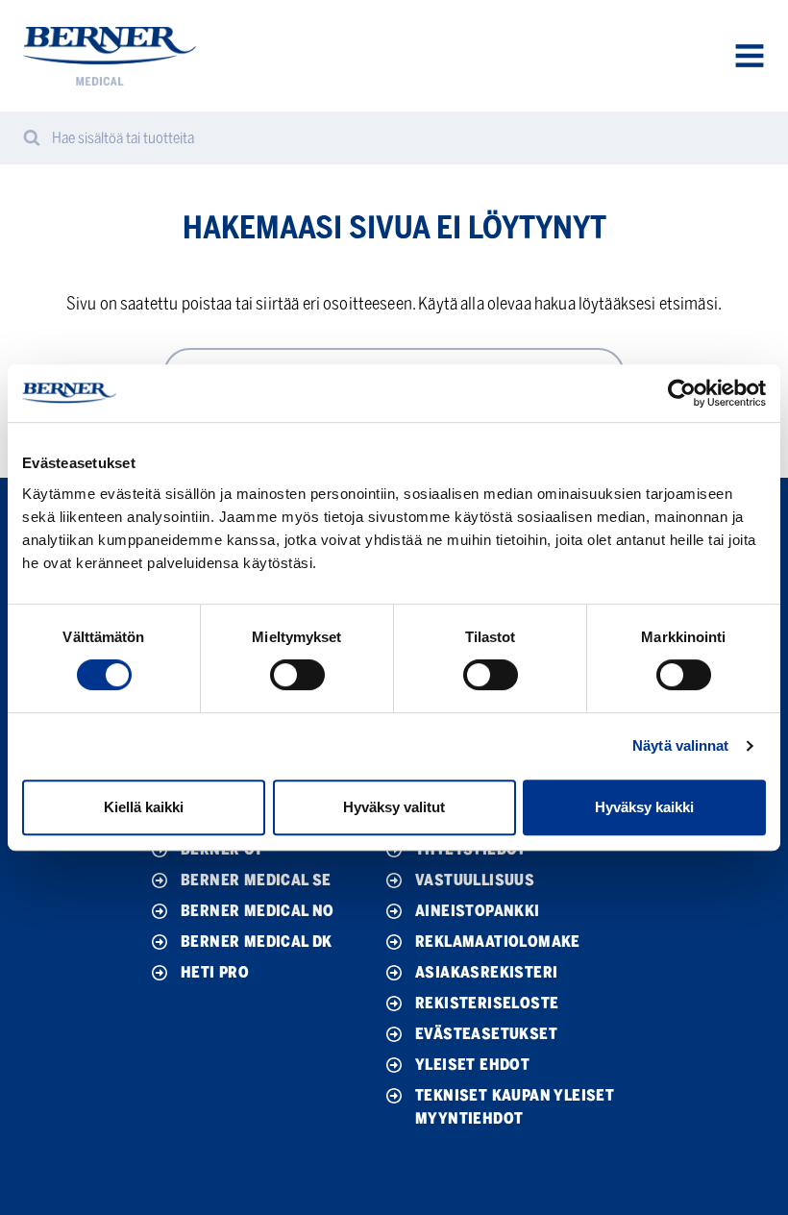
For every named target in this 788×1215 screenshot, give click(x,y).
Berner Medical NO (257, 911)
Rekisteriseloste (486, 1003)
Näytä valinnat (680, 745)
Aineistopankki (477, 911)
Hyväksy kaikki (644, 807)
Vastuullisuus (474, 880)
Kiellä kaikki (144, 807)
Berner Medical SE (256, 880)
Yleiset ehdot (472, 1064)
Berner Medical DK (256, 941)
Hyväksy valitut (394, 807)
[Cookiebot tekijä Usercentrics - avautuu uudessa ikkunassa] (682, 393)
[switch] (297, 674)
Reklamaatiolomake (497, 941)
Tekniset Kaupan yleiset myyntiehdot (514, 1107)
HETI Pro (215, 972)
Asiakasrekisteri (486, 972)
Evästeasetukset (486, 1034)
